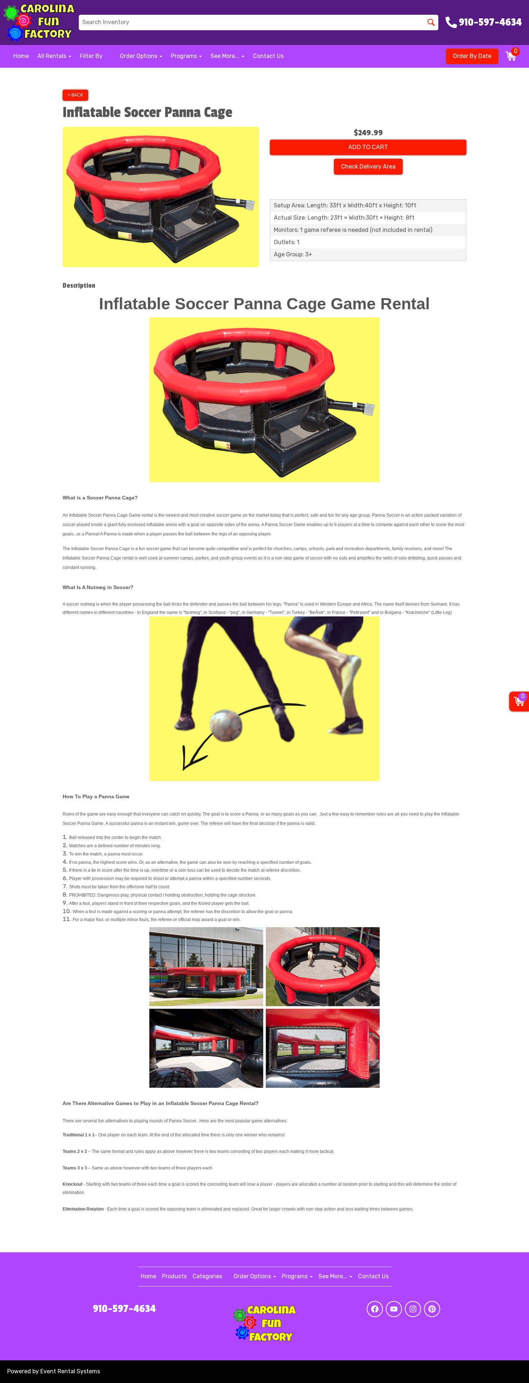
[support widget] (507, 1365)
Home (21, 56)
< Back (75, 95)
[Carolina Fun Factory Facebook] (375, 1309)
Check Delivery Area (368, 166)
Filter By (91, 56)
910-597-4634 (124, 1308)
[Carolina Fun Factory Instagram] (413, 1309)
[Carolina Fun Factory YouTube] (394, 1309)
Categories (207, 1276)
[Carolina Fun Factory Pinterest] (432, 1309)
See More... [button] (226, 56)
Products (174, 1276)
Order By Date (472, 56)
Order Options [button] (139, 56)
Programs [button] (184, 56)
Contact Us (268, 56)
